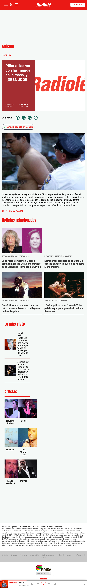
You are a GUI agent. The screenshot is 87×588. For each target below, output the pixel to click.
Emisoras (14, 555)
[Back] (32, 584)
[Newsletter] (17, 5)
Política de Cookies (48, 555)
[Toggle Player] (83, 584)
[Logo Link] (44, 5)
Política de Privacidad (64, 555)
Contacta (5, 555)
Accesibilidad (34, 555)
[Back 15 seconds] (38, 584)
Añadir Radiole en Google (20, 127)
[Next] (54, 584)
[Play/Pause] (43, 584)
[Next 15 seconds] (49, 584)
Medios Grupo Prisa (43, 573)
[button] (5, 5)
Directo (79, 5)
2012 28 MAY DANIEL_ (13, 211)
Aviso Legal (23, 555)
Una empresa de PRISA (43, 568)
